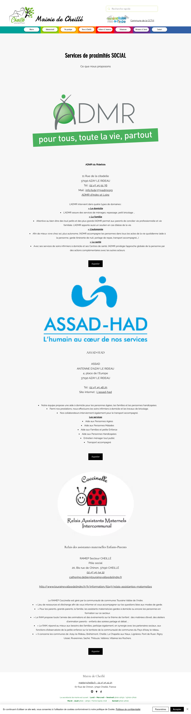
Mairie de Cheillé (59, 19)
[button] (31, 29)
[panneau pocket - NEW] (92, 691)
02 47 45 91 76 (98, 185)
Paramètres (160, 709)
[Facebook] (101, 691)
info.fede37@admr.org (99, 190)
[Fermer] (187, 709)
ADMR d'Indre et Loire (95, 194)
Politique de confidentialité (128, 709)
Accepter (177, 709)
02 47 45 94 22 (95, 572)
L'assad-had (104, 392)
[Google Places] (96, 691)
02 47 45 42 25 (105, 682)
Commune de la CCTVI (142, 20)
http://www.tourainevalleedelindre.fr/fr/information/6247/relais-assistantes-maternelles (95, 586)
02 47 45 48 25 (98, 387)
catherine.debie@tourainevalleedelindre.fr (95, 577)
